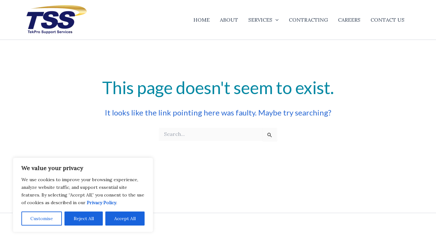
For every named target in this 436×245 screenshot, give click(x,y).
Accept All (125, 218)
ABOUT (229, 20)
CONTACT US (387, 20)
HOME (201, 20)
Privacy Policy (101, 202)
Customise (41, 218)
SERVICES (260, 20)
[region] (83, 195)
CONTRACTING (308, 20)
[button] (275, 20)
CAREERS (349, 20)
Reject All (84, 218)
